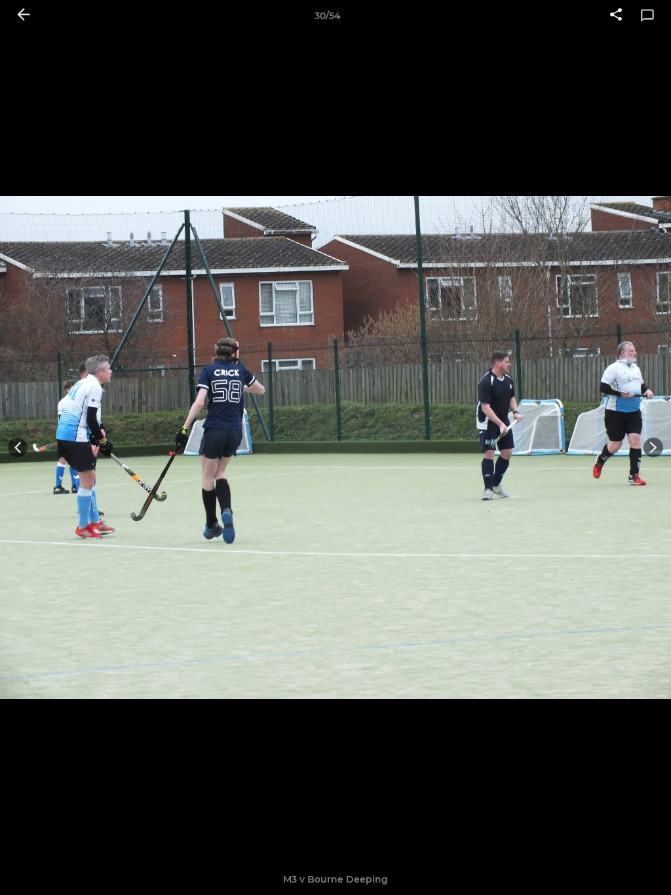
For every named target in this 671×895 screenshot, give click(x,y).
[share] (616, 16)
